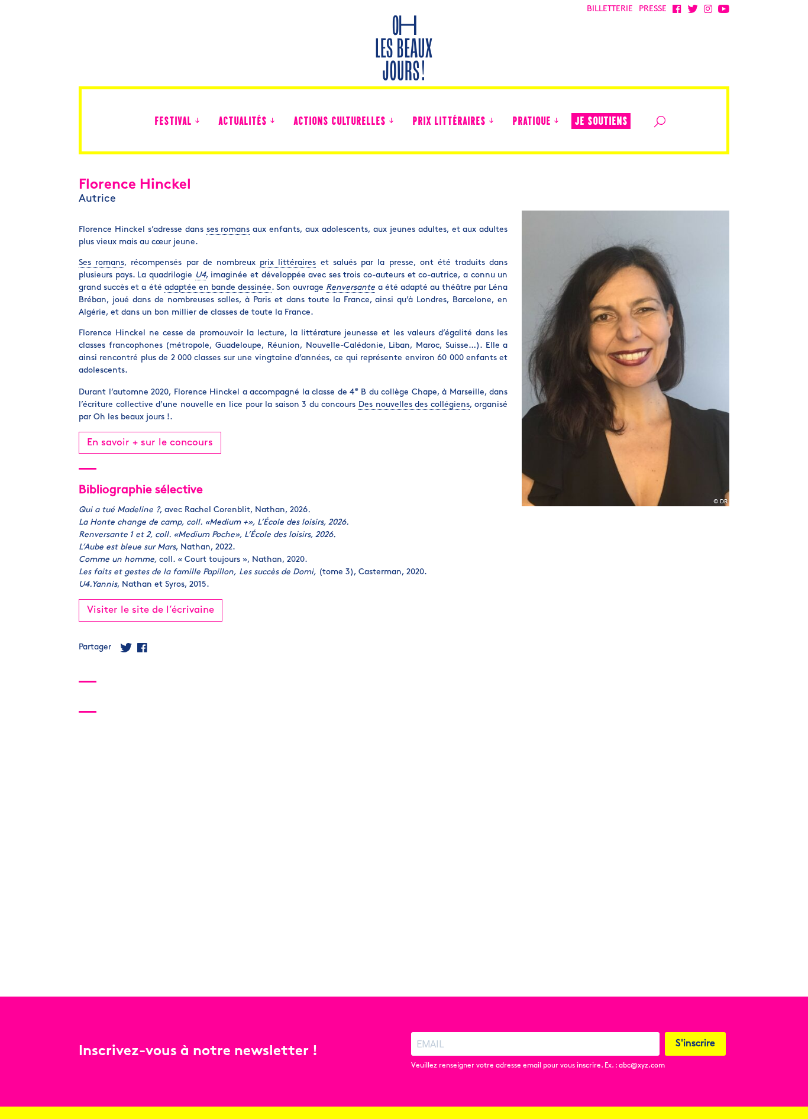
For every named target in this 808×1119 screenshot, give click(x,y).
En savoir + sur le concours (150, 443)
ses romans (228, 229)
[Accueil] (140, 120)
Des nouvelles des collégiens (414, 404)
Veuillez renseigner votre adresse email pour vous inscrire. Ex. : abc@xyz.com (538, 1065)
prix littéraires (288, 262)
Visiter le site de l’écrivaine (150, 610)
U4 (200, 275)
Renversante (350, 287)
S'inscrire (695, 1044)
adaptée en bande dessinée (218, 287)
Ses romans (101, 262)
